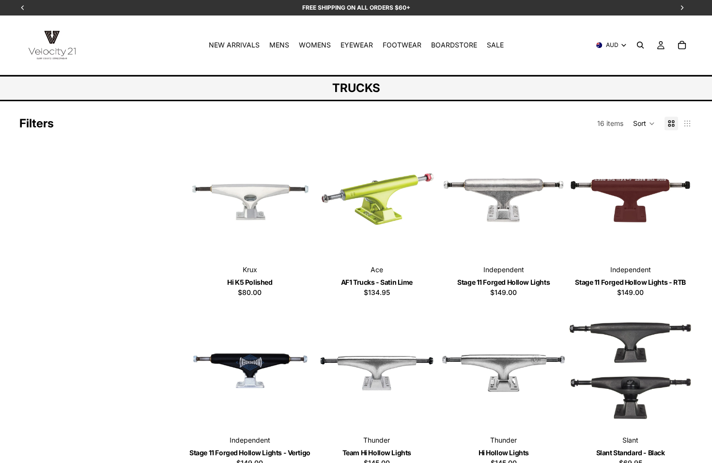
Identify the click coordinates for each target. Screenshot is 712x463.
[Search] (640, 45)
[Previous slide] (202, 200)
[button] (644, 123)
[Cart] (682, 45)
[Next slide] (297, 200)
